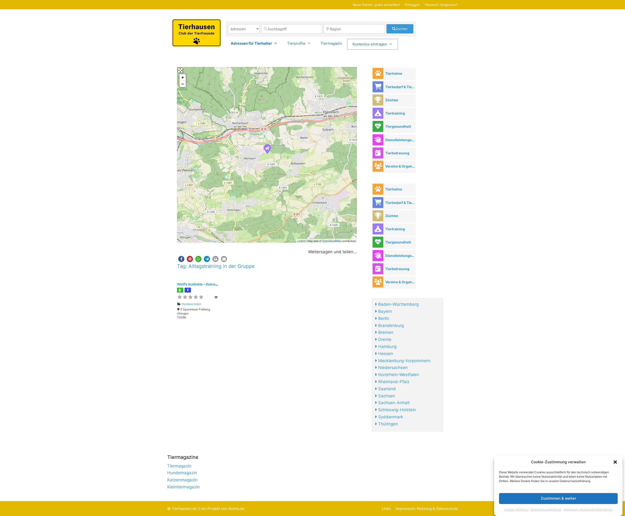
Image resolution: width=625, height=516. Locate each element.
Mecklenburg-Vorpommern (403, 360)
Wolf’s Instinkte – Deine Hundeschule (207, 284)
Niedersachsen (392, 367)
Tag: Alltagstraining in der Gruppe (216, 266)
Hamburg (386, 346)
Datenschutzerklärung (546, 509)
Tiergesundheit (398, 126)
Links (386, 508)
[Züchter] (378, 100)
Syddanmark (390, 416)
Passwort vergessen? (441, 5)
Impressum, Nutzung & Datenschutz (588, 509)
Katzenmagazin (182, 479)
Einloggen (412, 5)
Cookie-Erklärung (516, 509)
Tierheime (393, 73)
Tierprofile (296, 43)
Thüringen (387, 423)
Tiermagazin (331, 43)
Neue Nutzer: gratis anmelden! (376, 5)
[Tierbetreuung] (378, 152)
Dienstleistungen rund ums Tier (400, 140)
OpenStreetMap (331, 241)
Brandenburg (390, 325)
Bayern (384, 311)
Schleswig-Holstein (396, 409)
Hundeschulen (191, 304)
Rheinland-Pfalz (393, 381)
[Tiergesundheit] (378, 126)
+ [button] (182, 77)
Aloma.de (236, 508)
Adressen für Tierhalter (251, 43)
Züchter (391, 100)
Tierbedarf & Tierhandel (400, 87)
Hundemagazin (182, 472)
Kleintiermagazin (183, 486)
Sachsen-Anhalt (393, 402)
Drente (384, 339)
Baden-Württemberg (398, 304)
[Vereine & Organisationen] (378, 166)
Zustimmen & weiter (558, 498)
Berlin (383, 318)
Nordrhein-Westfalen (398, 374)
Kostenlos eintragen (370, 44)
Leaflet (301, 241)
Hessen (385, 353)
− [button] (182, 83)
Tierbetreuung (397, 153)
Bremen (385, 332)
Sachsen (386, 395)
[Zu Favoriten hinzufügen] (216, 297)
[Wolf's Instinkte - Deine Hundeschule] (267, 149)
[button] (615, 462)
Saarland (386, 388)
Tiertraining (395, 113)
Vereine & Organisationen (400, 166)
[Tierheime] (378, 73)
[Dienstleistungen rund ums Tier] (378, 139)
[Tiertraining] (378, 113)
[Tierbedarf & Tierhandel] (378, 86)
